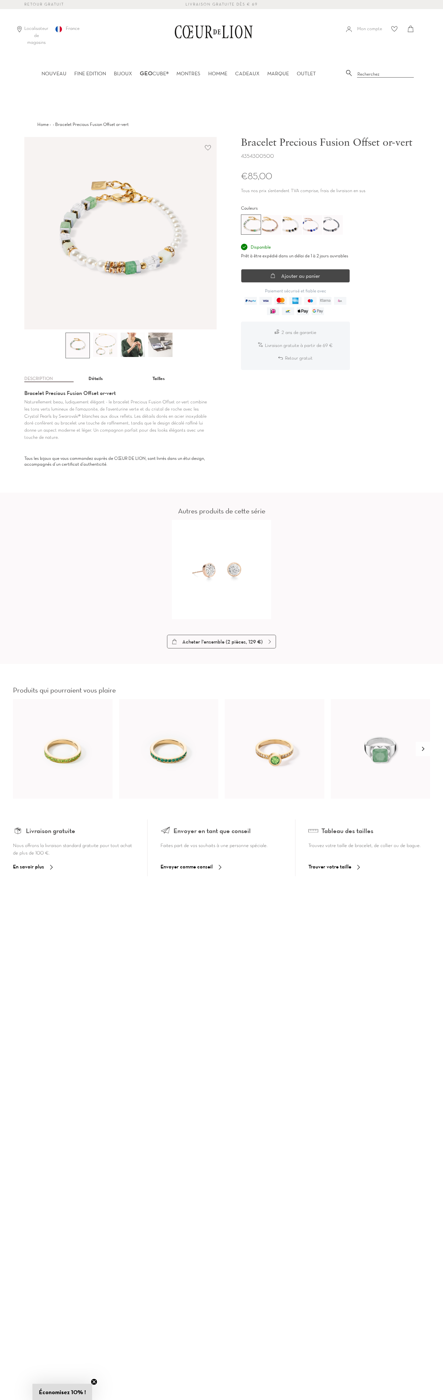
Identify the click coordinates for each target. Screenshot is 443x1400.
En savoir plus (28, 866)
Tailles (158, 378)
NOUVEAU (54, 73)
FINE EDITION (90, 73)
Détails (96, 378)
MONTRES (188, 73)
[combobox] (385, 74)
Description (38, 378)
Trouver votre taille (329, 866)
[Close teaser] (94, 1382)
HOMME (217, 73)
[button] (423, 749)
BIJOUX (123, 73)
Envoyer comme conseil (187, 866)
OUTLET (306, 73)
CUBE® (154, 73)
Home (43, 124)
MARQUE (278, 73)
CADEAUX (247, 73)
